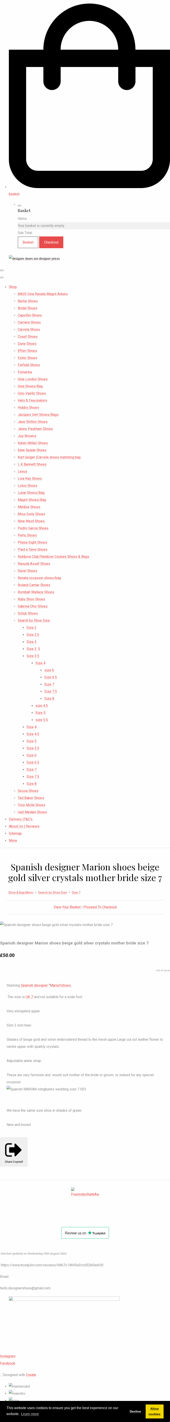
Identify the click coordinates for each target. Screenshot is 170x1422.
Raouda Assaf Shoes (34, 564)
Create (31, 1375)
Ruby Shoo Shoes (31, 599)
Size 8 (32, 784)
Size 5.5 (33, 748)
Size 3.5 (33, 656)
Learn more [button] (30, 1414)
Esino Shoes (27, 358)
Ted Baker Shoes (31, 798)
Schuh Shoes (28, 613)
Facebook (7, 1363)
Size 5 (40, 713)
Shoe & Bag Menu (20, 892)
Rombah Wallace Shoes (36, 592)
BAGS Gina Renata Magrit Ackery (43, 294)
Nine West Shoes (31, 521)
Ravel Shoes (27, 571)
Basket (28, 242)
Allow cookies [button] (154, 1411)
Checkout (51, 242)
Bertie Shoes (28, 301)
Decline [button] (135, 1411)
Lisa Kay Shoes (30, 478)
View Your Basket (67, 907)
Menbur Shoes (29, 507)
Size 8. (49, 698)
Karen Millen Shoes (33, 443)
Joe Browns (27, 436)
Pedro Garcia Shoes (33, 528)
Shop (13, 287)
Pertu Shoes (27, 535)
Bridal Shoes (27, 308)
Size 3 (32, 642)
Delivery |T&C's (21, 819)
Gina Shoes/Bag (30, 386)
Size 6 (32, 755)
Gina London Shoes (33, 379)
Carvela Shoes (29, 329)
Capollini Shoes (30, 315)
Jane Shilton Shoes (33, 422)
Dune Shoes (27, 344)
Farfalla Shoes (29, 365)
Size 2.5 (33, 635)
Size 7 (49, 684)
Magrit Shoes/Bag (32, 500)
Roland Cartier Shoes (34, 585)
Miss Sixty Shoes (31, 514)
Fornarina (25, 372)
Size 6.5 (50, 677)
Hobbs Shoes (28, 407)
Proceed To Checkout (100, 907)
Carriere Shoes (29, 322)
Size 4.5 (33, 734)
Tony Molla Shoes (31, 805)
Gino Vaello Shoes (32, 393)
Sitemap (15, 833)
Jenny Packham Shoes (35, 429)
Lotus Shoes (27, 486)
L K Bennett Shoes (32, 464)
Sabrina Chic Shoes (33, 606)
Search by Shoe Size (34, 620)
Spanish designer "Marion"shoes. (45, 985)
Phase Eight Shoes (32, 542)
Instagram (7, 1356)
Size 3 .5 (33, 649)
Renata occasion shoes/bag (39, 578)
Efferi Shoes (27, 351)
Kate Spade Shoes (32, 450)
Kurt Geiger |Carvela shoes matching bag (49, 457)
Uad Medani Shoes (32, 812)
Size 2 (32, 627)
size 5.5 (41, 720)
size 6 (49, 670)
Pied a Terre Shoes (32, 549)
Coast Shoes (28, 336)
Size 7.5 (50, 691)
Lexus (22, 471)
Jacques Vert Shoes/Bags (38, 415)
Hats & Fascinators (32, 400)
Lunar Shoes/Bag (31, 493)
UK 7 (30, 997)
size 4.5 (41, 706)
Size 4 (40, 663)
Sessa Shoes (28, 791)
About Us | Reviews (24, 826)
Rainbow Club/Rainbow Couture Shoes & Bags (53, 557)
